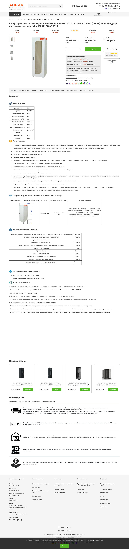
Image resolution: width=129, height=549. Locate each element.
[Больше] (80, 49)
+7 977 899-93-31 (115, 8)
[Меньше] (68, 49)
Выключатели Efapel (106, 489)
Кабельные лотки (37, 499)
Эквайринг (69, 80)
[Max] (106, 8)
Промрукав (80, 489)
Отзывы (82, 90)
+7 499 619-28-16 (111, 6)
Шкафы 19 (19, 19)
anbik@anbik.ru (79, 6)
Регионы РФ (76, 64)
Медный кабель (36, 496)
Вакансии (73, 14)
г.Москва (75, 59)
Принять (64, 546)
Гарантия (91, 90)
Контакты (81, 14)
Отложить (113, 49)
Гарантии (36, 14)
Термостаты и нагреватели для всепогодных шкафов (86, 484)
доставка (107, 312)
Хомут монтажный (82, 492)
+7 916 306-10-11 (14, 490)
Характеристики (24, 90)
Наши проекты (104, 492)
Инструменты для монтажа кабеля (108, 484)
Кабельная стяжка (59, 492)
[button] (15, 14)
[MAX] (14, 519)
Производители (27, 14)
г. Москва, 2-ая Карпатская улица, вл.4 (108, 3)
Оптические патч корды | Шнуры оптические (63, 484)
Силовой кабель (59, 489)
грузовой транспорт (77, 61)
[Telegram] (108, 8)
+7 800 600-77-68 (14, 495)
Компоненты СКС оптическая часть (40, 491)
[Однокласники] (21, 519)
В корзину (93, 49)
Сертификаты (43, 90)
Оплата (51, 14)
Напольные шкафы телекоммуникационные (36, 19)
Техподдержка (104, 507)
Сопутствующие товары (57, 90)
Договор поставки (105, 503)
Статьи (102, 496)
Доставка (44, 14)
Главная (11, 19)
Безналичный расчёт (71, 78)
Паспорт (34, 90)
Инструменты (36, 487)
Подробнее (89, 542)
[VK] (10, 519)
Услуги (66, 14)
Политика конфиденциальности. (64, 537)
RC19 (17, 32)
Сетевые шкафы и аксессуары (40, 484)
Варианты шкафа (72, 90)
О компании (58, 14)
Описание (13, 90)
